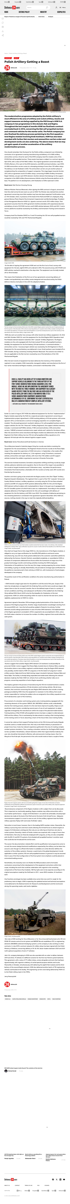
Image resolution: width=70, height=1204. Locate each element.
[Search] (46, 7)
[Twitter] (56, 1179)
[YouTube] (64, 1179)
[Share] (3, 35)
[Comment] (3, 23)
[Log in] (56, 7)
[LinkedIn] (60, 1179)
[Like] (3, 18)
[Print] (3, 27)
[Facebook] (53, 1179)
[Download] (3, 31)
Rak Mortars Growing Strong (22, 185)
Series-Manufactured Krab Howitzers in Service (28, 442)
